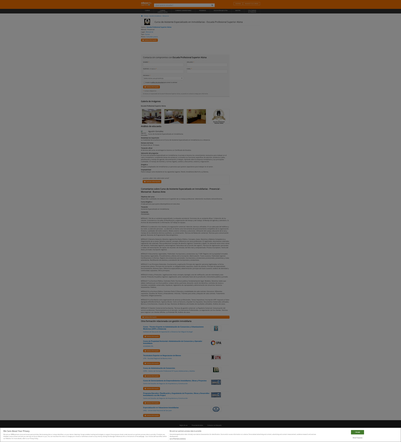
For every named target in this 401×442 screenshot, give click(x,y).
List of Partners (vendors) (178, 439)
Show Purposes (357, 438)
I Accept (357, 432)
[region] (200, 435)
